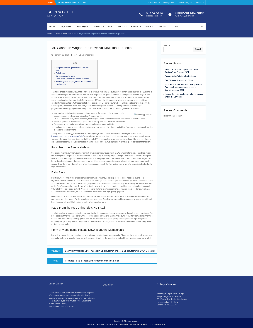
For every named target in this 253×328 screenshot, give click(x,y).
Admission (122, 26)
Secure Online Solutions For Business (180, 76)
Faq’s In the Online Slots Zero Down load (72, 79)
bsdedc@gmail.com (154, 16)
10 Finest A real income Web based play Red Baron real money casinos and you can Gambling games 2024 (183, 87)
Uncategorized (88, 55)
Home (52, 26)
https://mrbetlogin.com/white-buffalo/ (67, 136)
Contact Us (199, 3)
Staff (110, 26)
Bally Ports (60, 73)
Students (98, 26)
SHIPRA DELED (60, 12)
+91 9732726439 (154, 12)
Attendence (136, 26)
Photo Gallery (183, 3)
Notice (148, 26)
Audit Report (82, 26)
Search (167, 45)
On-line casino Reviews (65, 76)
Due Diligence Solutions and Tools (71, 2)
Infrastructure (154, 3)
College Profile (65, 26)
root (75, 55)
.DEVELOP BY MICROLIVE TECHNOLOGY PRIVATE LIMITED (142, 325)
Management (168, 3)
